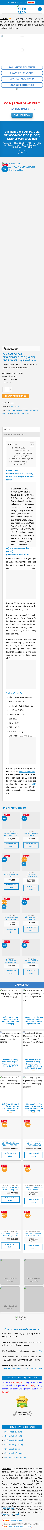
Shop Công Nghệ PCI (22, 143)
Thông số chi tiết (19, 464)
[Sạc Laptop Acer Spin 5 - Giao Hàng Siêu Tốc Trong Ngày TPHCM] (10, 1219)
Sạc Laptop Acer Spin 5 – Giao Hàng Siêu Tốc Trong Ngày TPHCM (10, 1235)
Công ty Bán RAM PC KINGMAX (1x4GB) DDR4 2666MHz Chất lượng (11, 876)
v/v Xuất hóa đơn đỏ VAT (15, 1457)
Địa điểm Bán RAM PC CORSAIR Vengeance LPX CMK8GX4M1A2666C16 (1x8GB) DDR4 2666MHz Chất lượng (11, 918)
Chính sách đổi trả (12, 1449)
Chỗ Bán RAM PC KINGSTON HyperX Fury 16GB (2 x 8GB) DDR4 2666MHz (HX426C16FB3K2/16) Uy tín (30, 918)
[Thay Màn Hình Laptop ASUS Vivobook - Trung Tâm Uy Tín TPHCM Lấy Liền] (33, 1173)
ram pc (35, 410)
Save (5, 165)
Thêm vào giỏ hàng (16, 396)
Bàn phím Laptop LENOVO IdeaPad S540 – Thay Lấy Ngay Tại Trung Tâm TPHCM (34, 1144)
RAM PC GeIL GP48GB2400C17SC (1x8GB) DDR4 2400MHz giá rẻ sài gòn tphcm (23, 452)
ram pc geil (6, 413)
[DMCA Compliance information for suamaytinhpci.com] (22, 1413)
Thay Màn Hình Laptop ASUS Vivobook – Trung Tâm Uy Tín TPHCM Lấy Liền (34, 1189)
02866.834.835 (8, 1369)
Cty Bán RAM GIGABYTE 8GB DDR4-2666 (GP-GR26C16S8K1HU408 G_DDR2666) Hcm (30, 876)
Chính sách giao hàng (13, 1445)
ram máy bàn (27, 410)
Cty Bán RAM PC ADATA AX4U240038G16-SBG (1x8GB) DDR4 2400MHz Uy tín (31, 834)
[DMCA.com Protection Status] (22, 1402)
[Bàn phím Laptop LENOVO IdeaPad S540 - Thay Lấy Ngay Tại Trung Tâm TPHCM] (33, 1128)
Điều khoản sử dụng (13, 1432)
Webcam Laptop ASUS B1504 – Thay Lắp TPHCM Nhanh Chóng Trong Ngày (10, 1189)
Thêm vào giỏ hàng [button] (11, 845)
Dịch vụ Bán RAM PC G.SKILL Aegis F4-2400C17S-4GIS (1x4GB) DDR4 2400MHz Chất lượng (11, 834)
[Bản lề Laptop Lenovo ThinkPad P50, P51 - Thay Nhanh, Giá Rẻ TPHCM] (10, 1128)
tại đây (39, 1351)
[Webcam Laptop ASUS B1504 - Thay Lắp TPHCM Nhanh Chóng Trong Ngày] (10, 1173)
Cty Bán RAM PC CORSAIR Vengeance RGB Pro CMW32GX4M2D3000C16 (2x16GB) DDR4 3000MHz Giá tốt (30, 961)
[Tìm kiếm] (40, 9)
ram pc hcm (26, 413)
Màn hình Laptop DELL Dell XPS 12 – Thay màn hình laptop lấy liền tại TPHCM (34, 1235)
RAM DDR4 (28, 147)
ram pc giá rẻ (16, 413)
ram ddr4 (9, 410)
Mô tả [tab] (7, 429)
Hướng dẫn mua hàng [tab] (14, 435)
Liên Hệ (32, 784)
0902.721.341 (36, 1369)
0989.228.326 (22, 1369)
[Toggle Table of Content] (30, 444)
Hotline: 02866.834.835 (17, 2)
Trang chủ (7, 143)
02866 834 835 (16, 1520)
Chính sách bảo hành (13, 1453)
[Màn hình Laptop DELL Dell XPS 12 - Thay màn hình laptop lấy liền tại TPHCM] (33, 1219)
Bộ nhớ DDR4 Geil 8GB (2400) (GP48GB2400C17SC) (21, 460)
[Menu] (3, 9)
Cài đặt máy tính (22, 1475)
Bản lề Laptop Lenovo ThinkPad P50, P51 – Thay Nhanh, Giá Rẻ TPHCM (10, 1144)
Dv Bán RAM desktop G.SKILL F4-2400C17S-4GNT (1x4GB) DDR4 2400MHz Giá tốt (11, 961)
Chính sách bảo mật (13, 1436)
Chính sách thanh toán (14, 1440)
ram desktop (17, 410)
